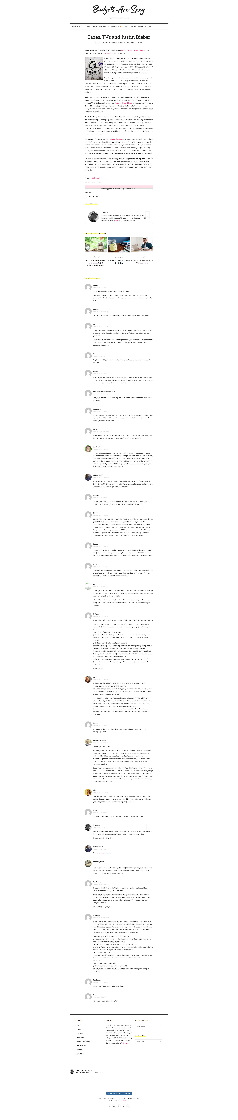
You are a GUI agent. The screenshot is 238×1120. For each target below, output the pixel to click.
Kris (94, 324)
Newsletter (80, 1037)
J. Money (96, 825)
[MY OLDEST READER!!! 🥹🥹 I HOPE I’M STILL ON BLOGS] (82, 1083)
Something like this (114, 139)
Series (126, 26)
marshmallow (105, 853)
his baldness (106, 53)
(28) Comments (131, 42)
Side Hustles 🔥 (116, 26)
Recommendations (83, 1041)
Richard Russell (99, 740)
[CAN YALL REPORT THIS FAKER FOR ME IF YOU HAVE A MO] (156, 1083)
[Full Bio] (124, 1043)
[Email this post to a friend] (97, 196)
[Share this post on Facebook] (86, 196)
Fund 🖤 (133, 26)
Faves (95, 26)
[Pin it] (93, 196)
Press (79, 1029)
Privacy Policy (81, 1045)
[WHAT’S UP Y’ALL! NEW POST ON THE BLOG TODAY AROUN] (131, 1083)
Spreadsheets (104, 26)
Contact (148, 26)
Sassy (95, 544)
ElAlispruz (95, 178)
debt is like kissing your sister (132, 50)
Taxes (97, 42)
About (89, 26)
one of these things (124, 103)
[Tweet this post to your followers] (90, 196)
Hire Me (140, 26)
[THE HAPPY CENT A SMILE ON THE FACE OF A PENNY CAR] (106, 1083)
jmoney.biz (117, 220)
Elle (94, 790)
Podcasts (80, 1033)
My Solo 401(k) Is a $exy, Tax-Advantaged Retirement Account (96, 263)
